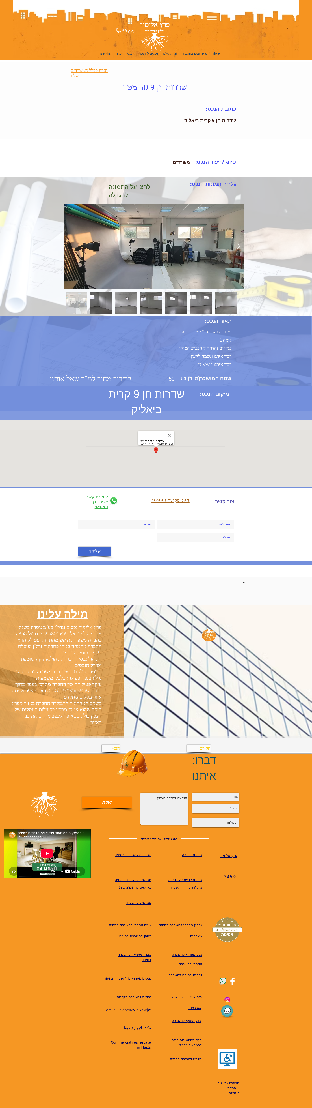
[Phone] (118, 30)
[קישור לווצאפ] (222, 981)
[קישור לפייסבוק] (232, 981)
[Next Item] (238, 246)
